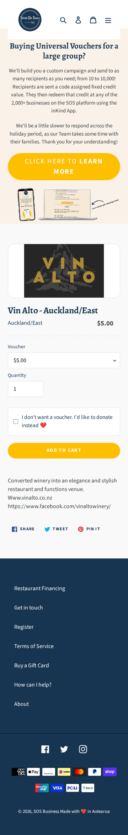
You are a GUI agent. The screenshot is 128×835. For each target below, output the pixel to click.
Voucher (16, 346)
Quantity (17, 375)
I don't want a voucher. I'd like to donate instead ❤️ (67, 421)
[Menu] (108, 19)
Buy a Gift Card (31, 665)
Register (24, 627)
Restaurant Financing (39, 588)
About (21, 704)
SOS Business (46, 811)
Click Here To (64, 166)
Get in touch (28, 608)
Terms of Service (34, 646)
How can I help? (33, 685)
